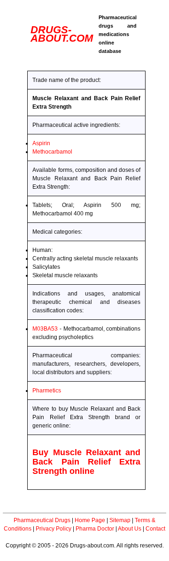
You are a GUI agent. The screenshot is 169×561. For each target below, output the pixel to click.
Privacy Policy (53, 528)
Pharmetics (46, 390)
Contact (155, 528)
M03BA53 (45, 328)
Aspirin (41, 143)
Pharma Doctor (95, 528)
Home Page (90, 520)
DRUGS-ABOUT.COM (62, 34)
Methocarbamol (52, 151)
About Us (129, 528)
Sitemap (120, 520)
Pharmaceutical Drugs (42, 520)
